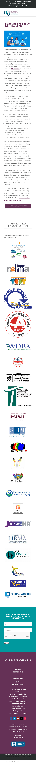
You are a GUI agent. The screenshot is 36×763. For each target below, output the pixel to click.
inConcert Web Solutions (26, 756)
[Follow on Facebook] (11, 718)
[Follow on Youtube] (18, 718)
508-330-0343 (23, 6)
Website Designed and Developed (11, 756)
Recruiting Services (18, 703)
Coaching (18, 692)
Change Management (18, 689)
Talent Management (18, 708)
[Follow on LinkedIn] (14, 718)
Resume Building (18, 706)
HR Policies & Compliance (18, 696)
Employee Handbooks (18, 694)
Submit (6, 643)
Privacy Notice (28, 754)
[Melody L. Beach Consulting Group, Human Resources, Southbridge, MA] (18, 744)
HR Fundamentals (18, 699)
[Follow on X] (21, 718)
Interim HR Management (18, 701)
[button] (31, 13)
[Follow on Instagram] (25, 718)
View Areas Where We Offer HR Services (12, 761)
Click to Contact (18, 684)
